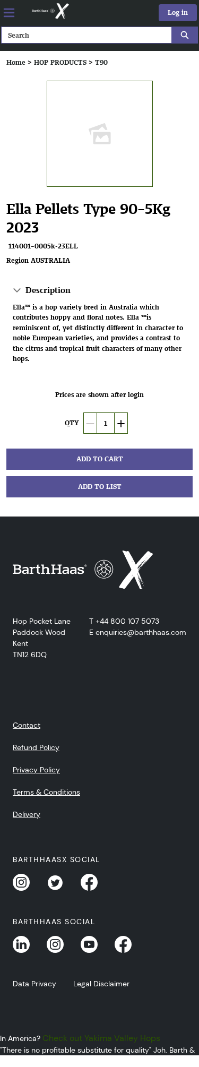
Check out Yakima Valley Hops (101, 1038)
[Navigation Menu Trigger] (9, 13)
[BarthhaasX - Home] (50, 11)
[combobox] (82, 35)
